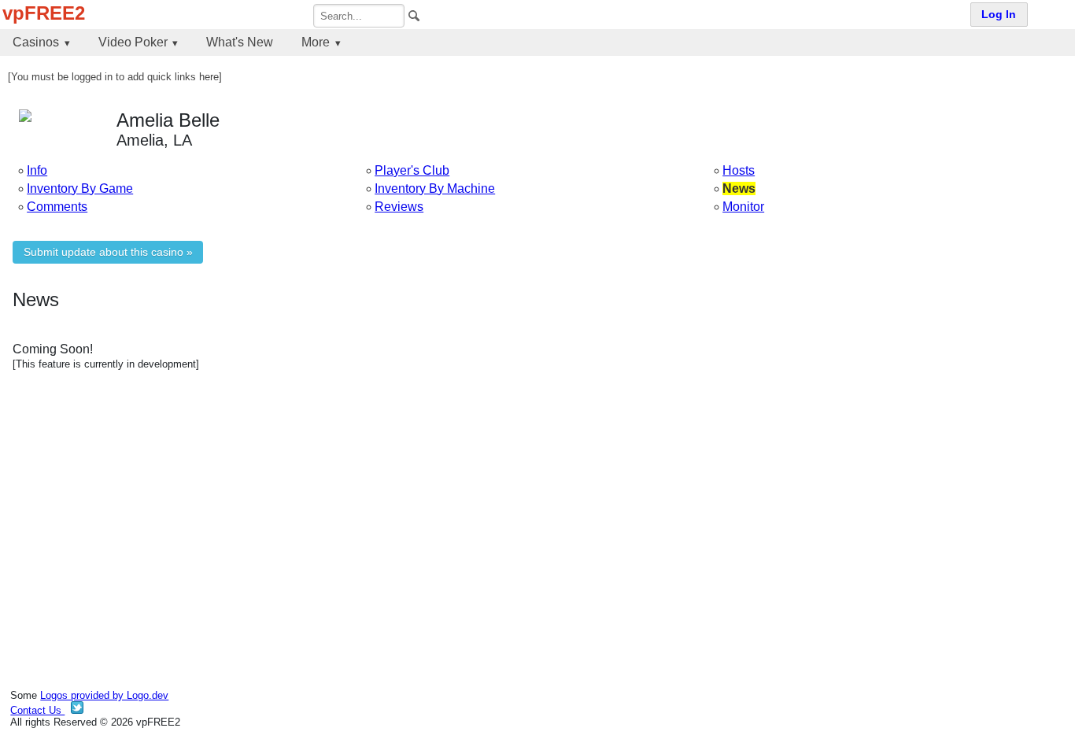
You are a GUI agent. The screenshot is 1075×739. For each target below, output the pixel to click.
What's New (239, 42)
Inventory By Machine (435, 188)
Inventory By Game (80, 188)
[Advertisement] (485, 506)
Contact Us (37, 710)
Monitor (743, 206)
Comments (57, 206)
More (315, 42)
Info (37, 170)
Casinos (36, 42)
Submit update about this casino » (108, 252)
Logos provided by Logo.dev (104, 695)
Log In (998, 14)
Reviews (399, 206)
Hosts (738, 170)
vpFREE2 (43, 13)
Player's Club (412, 170)
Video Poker (133, 42)
